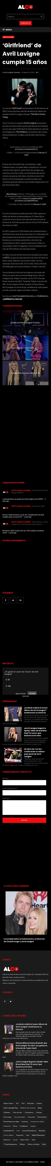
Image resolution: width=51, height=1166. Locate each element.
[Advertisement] (25, 633)
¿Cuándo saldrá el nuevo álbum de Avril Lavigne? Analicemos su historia (36, 710)
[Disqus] (25, 431)
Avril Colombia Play (10, 1108)
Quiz (27, 1135)
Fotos (15, 1126)
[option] (25, 916)
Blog (39, 1108)
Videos (22, 1144)
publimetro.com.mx (12, 299)
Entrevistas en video (11, 1121)
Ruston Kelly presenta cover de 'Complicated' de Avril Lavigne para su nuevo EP (23, 516)
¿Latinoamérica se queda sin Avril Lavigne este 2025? (22, 499)
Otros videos (8, 1135)
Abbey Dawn (8, 1103)
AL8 (23, 1103)
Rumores (6, 1140)
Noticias (42, 1131)
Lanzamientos (8, 1131)
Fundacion (24, 1126)
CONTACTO (25, 23)
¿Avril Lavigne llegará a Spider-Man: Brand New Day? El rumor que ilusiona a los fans (35, 732)
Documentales (19, 1117)
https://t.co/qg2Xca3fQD (33, 198)
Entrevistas (42, 1117)
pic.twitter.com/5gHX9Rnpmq (26, 201)
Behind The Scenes (28, 1108)
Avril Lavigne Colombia (12, 72)
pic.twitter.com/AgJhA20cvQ (26, 149)
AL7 (17, 1103)
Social (15, 1140)
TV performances (10, 1144)
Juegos (33, 1126)
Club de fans (17, 1112)
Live (18, 1131)
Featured (7, 1126)
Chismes (6, 1112)
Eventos (25, 1121)
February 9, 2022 (39, 204)
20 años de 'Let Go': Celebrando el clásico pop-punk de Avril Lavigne (34, 753)
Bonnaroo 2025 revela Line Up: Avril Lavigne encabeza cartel (23, 531)
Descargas (7, 1117)
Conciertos (29, 1112)
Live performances (29, 1131)
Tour (33, 1140)
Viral (44, 1144)
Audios (39, 1103)
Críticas (39, 1112)
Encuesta (31, 1117)
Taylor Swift (24, 1140)
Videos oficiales (33, 1144)
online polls (25, 696)
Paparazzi (19, 1135)
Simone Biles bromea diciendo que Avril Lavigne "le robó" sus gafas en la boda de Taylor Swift (31, 1045)
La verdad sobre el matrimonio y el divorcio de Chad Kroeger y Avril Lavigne (24, 940)
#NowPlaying (11, 194)
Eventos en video (37, 1121)
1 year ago (28, 517)
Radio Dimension (38, 1135)
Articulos (8, 37)
